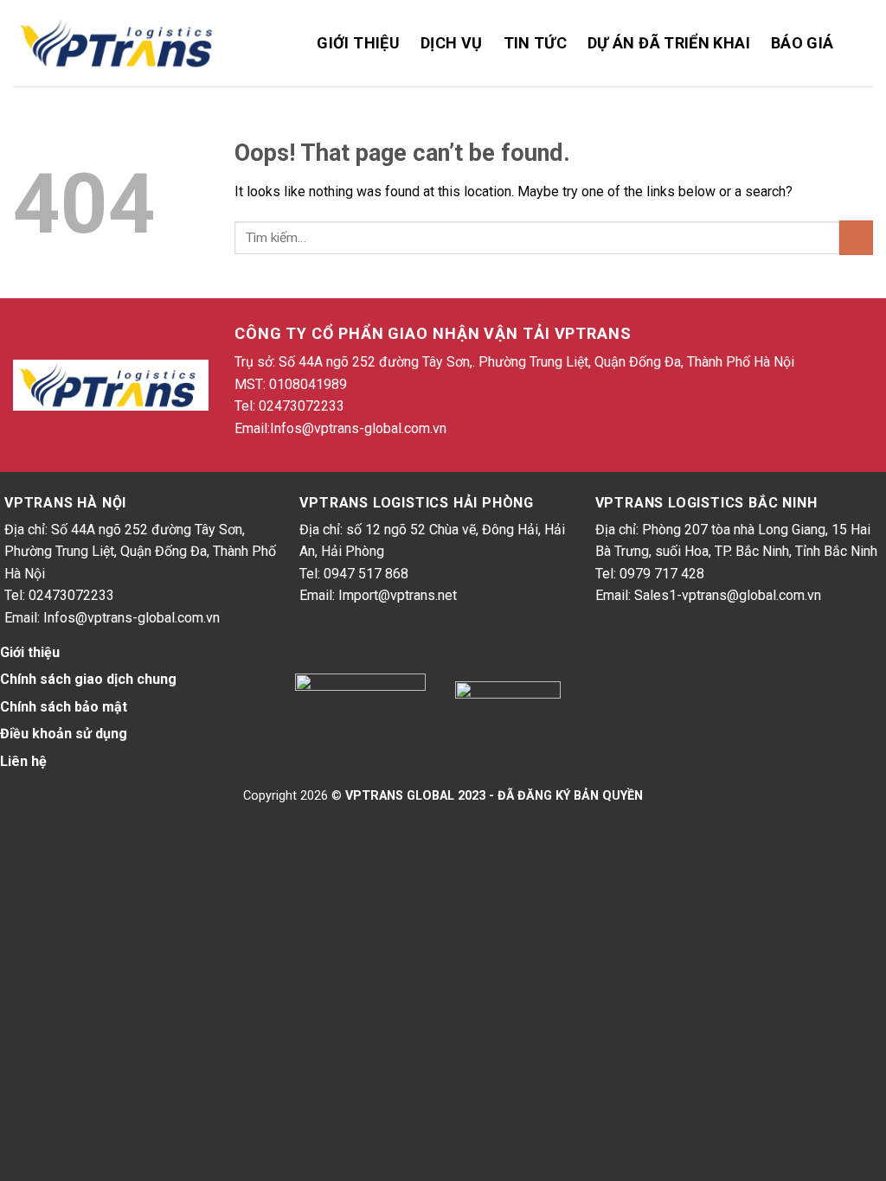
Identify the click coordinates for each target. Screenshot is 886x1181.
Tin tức (536, 43)
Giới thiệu (358, 43)
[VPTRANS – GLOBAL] (120, 44)
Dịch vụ (452, 43)
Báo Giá (802, 43)
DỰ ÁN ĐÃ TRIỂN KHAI (668, 43)
